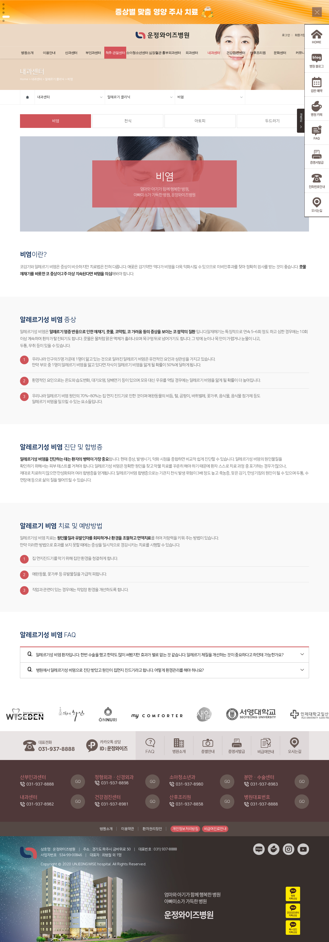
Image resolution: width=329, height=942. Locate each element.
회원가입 (300, 35)
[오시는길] (294, 745)
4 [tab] (4, 17)
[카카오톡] (107, 745)
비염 (181, 97)
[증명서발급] (236, 745)
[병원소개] (178, 745)
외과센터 (191, 53)
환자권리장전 (152, 829)
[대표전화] (49, 745)
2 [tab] (3, 8)
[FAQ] (150, 745)
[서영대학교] (226, 714)
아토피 (200, 121)
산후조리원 (258, 53)
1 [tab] (3, 4)
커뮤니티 (302, 53)
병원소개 (27, 53)
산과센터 (71, 53)
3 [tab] (3, 13)
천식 (128, 121)
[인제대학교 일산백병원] (290, 714)
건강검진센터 (235, 53)
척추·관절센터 (115, 53)
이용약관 (127, 829)
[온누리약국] (83, 714)
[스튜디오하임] (46, 714)
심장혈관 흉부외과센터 (165, 53)
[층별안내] (207, 745)
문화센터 (280, 53)
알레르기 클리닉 (118, 97)
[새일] (179, 714)
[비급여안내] (265, 745)
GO (78, 781)
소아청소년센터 (137, 53)
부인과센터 (93, 53)
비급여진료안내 (215, 829)
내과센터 (214, 53)
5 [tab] (4, 21)
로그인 (286, 35)
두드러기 (272, 121)
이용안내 (49, 53)
